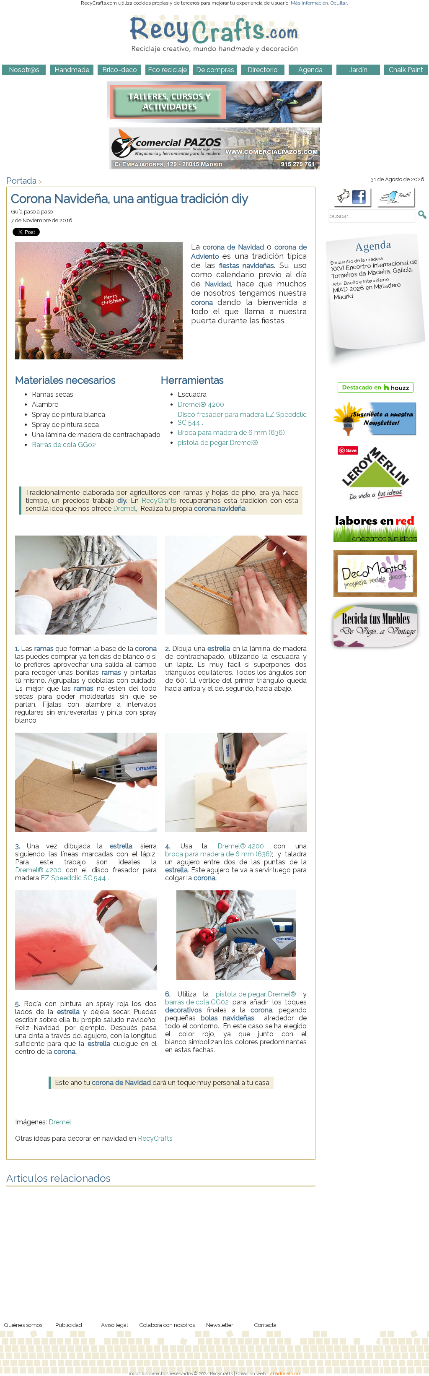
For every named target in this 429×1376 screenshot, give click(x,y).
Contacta (265, 1324)
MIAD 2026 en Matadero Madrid (366, 289)
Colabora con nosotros (167, 1324)
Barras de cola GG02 (64, 445)
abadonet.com (286, 1373)
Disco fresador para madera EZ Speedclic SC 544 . (242, 419)
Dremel (124, 508)
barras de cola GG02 (197, 1002)
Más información (309, 3)
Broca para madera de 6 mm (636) (231, 433)
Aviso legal (114, 1324)
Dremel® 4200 (201, 404)
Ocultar (339, 3)
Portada (21, 181)
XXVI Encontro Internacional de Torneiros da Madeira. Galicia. (374, 268)
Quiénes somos (23, 1324)
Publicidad (68, 1324)
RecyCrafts (159, 501)
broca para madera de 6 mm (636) (218, 854)
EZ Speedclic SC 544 (73, 878)
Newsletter (219, 1324)
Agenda (372, 245)
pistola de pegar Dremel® (218, 443)
